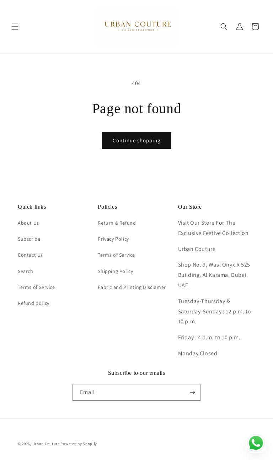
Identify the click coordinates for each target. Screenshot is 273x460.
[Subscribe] (192, 392)
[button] (15, 26)
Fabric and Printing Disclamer (132, 287)
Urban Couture (46, 443)
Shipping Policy (115, 271)
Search (25, 271)
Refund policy (33, 303)
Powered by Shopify (78, 443)
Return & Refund (117, 223)
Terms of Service (36, 287)
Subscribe (29, 239)
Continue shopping (137, 140)
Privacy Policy (113, 239)
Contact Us (30, 255)
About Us (28, 223)
